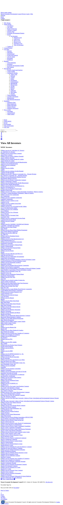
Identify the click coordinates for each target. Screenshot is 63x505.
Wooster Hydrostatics (6, 474)
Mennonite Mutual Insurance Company (11, 317)
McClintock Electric (6, 308)
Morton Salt (4, 329)
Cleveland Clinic (5, 216)
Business (6, 61)
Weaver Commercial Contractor (9, 439)
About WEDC (7, 24)
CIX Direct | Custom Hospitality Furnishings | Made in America (17, 193)
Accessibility (4, 499)
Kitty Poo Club (5, 287)
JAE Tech (3, 278)
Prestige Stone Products (7, 346)
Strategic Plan (10, 31)
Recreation (10, 58)
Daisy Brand (4, 228)
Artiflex (3, 169)
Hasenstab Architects (6, 264)
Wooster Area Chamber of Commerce (10, 460)
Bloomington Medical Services (9, 178)
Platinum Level (18, 37)
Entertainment (10, 54)
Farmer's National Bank (7, 246)
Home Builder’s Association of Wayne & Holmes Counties (16, 270)
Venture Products (5, 413)
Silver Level (17, 40)
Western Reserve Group (7, 445)
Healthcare (10, 59)
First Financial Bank (6, 249)
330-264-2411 (49, 482)
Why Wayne (7, 23)
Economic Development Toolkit (15, 65)
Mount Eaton (13, 84)
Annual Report (11, 112)
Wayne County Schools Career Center (10, 433)
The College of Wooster (7, 390)
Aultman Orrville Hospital (7, 172)
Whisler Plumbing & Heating (8, 451)
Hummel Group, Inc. (6, 273)
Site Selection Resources (13, 99)
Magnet (3, 299)
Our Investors (14, 36)
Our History (10, 26)
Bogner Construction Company (9, 181)
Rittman (12, 87)
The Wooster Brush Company (8, 407)
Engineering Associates (7, 243)
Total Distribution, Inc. (6, 410)
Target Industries (11, 62)
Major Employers (11, 104)
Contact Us (10, 46)
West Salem (13, 92)
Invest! (9, 34)
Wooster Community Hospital (8, 463)
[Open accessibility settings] (3, 502)
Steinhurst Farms (5, 382)
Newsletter (10, 111)
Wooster (12, 93)
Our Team (9, 27)
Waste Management (6, 415)
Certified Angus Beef (6, 205)
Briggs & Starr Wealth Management (10, 184)
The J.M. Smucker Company (8, 396)
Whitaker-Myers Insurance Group (9, 454)
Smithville (13, 90)
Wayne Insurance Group (7, 436)
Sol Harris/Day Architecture (8, 376)
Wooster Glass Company (7, 471)
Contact (3, 18)
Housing (9, 51)
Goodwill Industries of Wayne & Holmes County (13, 261)
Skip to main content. (6, 12)
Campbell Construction (7, 199)
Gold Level (17, 39)
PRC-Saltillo (4, 343)
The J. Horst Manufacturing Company (10, 393)
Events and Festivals (12, 55)
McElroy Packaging (6, 311)
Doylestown (13, 80)
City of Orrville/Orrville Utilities (9, 208)
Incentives (9, 64)
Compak (3, 222)
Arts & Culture (11, 56)
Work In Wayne (11, 107)
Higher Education (11, 105)
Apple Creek (13, 74)
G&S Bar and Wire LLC (7, 255)
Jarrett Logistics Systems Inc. (8, 281)
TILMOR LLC (5, 385)
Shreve (12, 89)
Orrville (12, 86)
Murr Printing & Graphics (7, 331)
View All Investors (18, 45)
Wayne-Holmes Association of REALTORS (12, 418)
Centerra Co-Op (5, 202)
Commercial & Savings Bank (8, 219)
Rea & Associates (5, 358)
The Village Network (6, 404)
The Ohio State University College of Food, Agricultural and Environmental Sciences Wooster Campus (27, 401)
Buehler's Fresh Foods (6, 190)
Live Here (6, 49)
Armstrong (3, 166)
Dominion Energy (5, 237)
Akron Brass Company (7, 155)
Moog (2, 326)
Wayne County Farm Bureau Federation (11, 430)
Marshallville (13, 83)
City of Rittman (5, 211)
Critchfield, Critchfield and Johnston (10, 225)
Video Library (11, 114)
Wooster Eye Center (6, 469)
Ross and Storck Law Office (8, 361)
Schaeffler (3, 367)
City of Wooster (5, 214)
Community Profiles (12, 73)
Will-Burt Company (6, 457)
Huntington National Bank (7, 275)
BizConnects (10, 67)
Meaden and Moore (6, 314)
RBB (2, 352)
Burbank (12, 76)
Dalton (12, 79)
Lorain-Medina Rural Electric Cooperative (12, 290)
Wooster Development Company (9, 466)
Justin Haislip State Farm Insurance (10, 284)
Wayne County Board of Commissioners (11, 424)
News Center (7, 110)
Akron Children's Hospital (7, 158)
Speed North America (6, 379)
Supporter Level (18, 43)
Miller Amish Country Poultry (8, 323)
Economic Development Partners (15, 33)
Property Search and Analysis (14, 70)
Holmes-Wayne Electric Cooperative (10, 267)
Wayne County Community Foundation (11, 427)
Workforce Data (11, 102)
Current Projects (8, 48)
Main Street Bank (5, 302)
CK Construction (5, 196)
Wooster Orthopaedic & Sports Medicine (11, 477)
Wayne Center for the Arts (7, 421)
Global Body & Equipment (8, 258)
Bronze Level (17, 42)
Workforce (6, 101)
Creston (12, 77)
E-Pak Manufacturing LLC (8, 240)
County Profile (11, 71)
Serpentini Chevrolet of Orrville (9, 373)
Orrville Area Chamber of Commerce (10, 334)
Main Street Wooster (6, 305)
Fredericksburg (14, 82)
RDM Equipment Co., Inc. (8, 355)
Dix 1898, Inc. (4, 234)
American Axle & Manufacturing (9, 163)
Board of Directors (12, 28)
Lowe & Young (5, 296)
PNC (2, 340)
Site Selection (7, 68)
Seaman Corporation (6, 370)
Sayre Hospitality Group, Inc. (8, 364)
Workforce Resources (12, 108)
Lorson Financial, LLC (7, 293)
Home (2, 17)
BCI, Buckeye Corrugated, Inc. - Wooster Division (14, 175)
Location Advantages (12, 96)
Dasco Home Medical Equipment (9, 231)
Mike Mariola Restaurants (7, 320)
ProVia (2, 349)
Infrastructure (10, 98)
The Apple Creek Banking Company (10, 387)
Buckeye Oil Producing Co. (8, 187)
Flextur (2, 252)
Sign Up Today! (5, 490)
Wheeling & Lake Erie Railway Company (11, 448)
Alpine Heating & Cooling (7, 160)
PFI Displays (4, 337)
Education (9, 52)
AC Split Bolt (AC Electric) (8, 152)
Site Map (3, 497)
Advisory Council (11, 30)
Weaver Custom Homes (7, 442)
